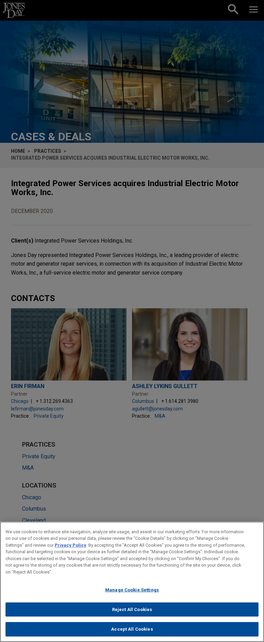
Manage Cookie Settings (132, 589)
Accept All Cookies (132, 629)
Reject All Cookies (132, 609)
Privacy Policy (70, 545)
